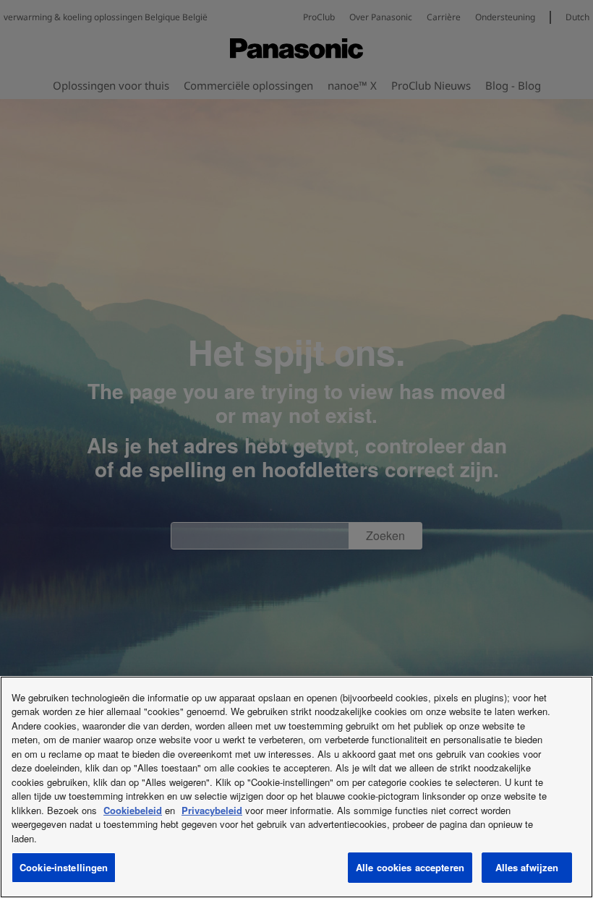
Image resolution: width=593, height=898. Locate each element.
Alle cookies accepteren (410, 867)
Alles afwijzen (527, 867)
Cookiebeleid (132, 810)
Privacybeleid (212, 810)
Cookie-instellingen (64, 867)
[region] (296, 787)
